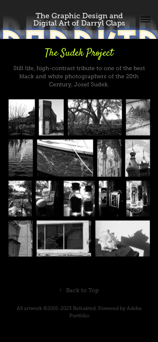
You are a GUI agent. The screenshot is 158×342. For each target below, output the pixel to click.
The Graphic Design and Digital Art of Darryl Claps (79, 19)
